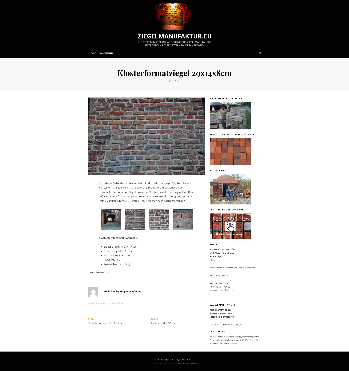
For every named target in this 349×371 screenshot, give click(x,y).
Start (93, 53)
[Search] (259, 53)
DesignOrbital (171, 363)
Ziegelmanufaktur (183, 359)
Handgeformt (101, 272)
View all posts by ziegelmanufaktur (106, 303)
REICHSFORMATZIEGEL (220, 310)
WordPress (192, 363)
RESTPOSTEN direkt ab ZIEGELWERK (226, 324)
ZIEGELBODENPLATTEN (221, 313)
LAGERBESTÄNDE (107, 53)
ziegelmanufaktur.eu (174, 36)
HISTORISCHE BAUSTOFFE (222, 317)
